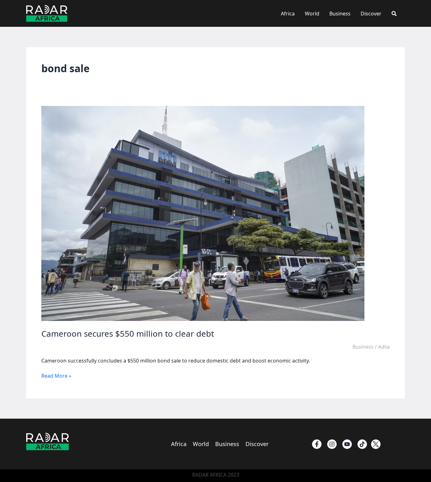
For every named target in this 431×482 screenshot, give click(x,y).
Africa (288, 13)
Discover (371, 13)
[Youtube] (347, 444)
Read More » (56, 376)
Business (340, 13)
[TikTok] (362, 444)
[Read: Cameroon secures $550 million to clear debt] (202, 213)
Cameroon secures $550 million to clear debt (127, 333)
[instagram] (332, 444)
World (312, 13)
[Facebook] (317, 444)
